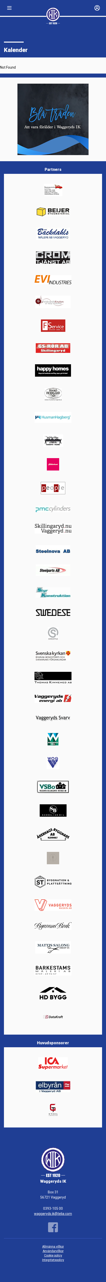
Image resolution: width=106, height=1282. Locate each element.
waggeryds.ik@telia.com (53, 1214)
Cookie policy (53, 1255)
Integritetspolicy (53, 1260)
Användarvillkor (53, 1251)
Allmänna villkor (53, 1246)
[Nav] (9, 7)
